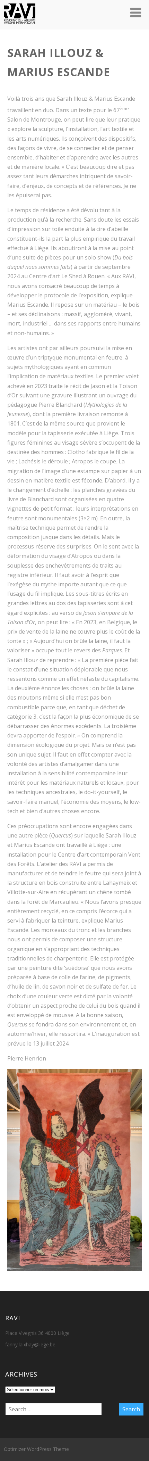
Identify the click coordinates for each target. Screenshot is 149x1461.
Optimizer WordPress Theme (36, 1449)
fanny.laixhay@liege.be (30, 1344)
